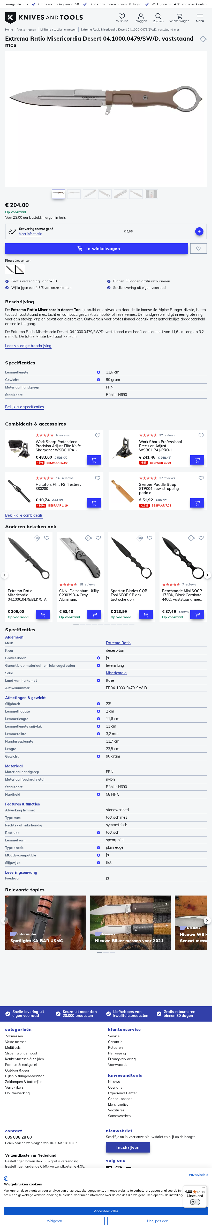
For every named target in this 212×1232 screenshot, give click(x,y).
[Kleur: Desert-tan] (20, 269)
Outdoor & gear (17, 1070)
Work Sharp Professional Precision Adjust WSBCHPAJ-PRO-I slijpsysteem (160, 446)
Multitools (12, 1047)
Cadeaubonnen (120, 1099)
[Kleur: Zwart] (10, 269)
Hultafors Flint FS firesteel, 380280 (58, 486)
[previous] (13, 575)
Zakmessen (14, 1036)
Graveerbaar (15, 658)
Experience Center (122, 1093)
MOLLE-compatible (20, 855)
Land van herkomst (21, 680)
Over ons (115, 1087)
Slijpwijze (12, 863)
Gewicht (12, 380)
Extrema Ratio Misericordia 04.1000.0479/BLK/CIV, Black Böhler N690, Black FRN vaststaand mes (27, 595)
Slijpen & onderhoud (21, 1053)
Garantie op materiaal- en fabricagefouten (40, 665)
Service (113, 1036)
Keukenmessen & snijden (24, 1059)
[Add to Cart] (94, 460)
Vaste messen (26, 29)
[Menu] (204, 1188)
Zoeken (158, 21)
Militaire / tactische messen (58, 29)
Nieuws (114, 1082)
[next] (198, 575)
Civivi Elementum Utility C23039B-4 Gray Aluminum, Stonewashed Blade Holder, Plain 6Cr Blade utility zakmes (79, 595)
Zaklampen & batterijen (23, 1082)
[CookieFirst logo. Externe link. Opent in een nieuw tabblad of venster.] (6, 1178)
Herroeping (117, 1053)
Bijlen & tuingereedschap (24, 1076)
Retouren (115, 1047)
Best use (12, 833)
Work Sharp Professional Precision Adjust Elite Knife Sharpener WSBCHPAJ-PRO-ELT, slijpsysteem (58, 446)
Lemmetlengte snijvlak (23, 726)
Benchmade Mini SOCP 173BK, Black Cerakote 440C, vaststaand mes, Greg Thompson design (182, 595)
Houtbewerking (17, 1093)
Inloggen (141, 21)
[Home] (44, 15)
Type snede (14, 848)
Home (9, 29)
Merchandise (118, 1104)
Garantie (115, 1042)
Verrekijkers (14, 1087)
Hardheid (12, 794)
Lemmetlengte (16, 372)
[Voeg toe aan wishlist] (198, 248)
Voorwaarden (119, 1064)
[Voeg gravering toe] (199, 231)
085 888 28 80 (18, 1137)
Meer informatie (30, 234)
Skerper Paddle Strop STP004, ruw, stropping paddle (159, 488)
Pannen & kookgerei (21, 1064)
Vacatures (116, 1110)
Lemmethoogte (17, 711)
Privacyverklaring (122, 1059)
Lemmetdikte (15, 734)
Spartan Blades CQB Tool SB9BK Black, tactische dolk (129, 595)
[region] (106, 126)
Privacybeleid (198, 1175)
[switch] (195, 1202)
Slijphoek (12, 704)
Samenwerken (119, 1116)
